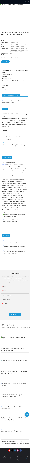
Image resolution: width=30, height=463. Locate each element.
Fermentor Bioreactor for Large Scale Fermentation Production (12, 396)
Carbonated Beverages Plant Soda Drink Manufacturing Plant (13, 419)
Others (17, 327)
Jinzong (4, 164)
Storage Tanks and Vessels (8, 327)
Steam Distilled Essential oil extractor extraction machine (12, 349)
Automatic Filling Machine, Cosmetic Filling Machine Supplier (14, 372)
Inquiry (5, 61)
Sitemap (25, 458)
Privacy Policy (15, 460)
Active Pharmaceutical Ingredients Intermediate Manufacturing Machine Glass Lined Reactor (14, 442)
